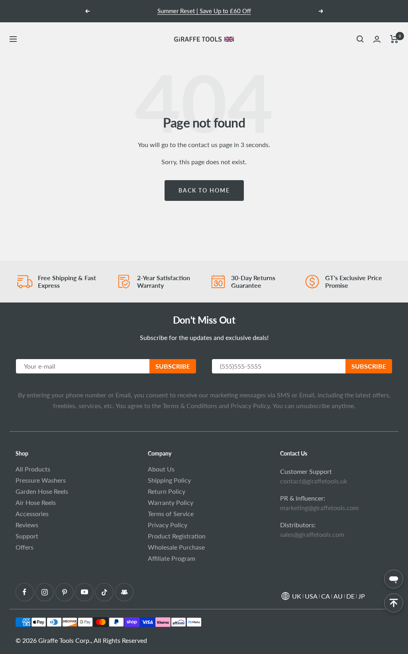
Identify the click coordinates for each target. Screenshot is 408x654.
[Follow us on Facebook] (24, 592)
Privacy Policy (249, 405)
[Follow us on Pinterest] (64, 592)
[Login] (377, 39)
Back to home (204, 190)
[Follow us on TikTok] (104, 592)
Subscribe (172, 366)
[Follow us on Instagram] (44, 592)
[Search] (360, 39)
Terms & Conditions (190, 405)
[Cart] (394, 39)
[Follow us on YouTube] (84, 592)
